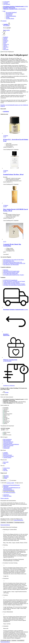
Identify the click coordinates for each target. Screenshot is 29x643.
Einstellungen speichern (5, 640)
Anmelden (5, 452)
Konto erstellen (6, 30)
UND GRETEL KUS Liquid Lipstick (11, 271)
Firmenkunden (6, 448)
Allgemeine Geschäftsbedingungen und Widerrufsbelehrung (11, 488)
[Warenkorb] (15, 34)
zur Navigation (6, 1)
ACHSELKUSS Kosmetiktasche (10, 280)
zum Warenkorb (6, 4)
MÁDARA (5, 270)
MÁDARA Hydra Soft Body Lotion (11, 272)
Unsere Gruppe (6, 468)
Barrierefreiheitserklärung (8, 490)
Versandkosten (9, 14)
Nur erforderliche (10, 522)
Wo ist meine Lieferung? (8, 456)
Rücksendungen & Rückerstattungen (11, 444)
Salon (4, 463)
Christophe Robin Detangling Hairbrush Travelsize (14, 283)
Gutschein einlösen (7, 457)
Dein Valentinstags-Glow (8, 260)
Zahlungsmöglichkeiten (11, 16)
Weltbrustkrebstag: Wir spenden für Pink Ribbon (13, 259)
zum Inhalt (5, 2)
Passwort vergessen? (7, 455)
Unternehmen (6, 494)
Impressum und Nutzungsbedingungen (11, 485)
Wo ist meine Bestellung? (11, 12)
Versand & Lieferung (7, 443)
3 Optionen (5, 135)
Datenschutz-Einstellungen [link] (9, 491)
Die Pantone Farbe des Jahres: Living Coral (12, 262)
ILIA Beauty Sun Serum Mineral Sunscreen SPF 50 (14, 285)
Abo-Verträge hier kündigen (9, 492)
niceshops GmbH (10, 482)
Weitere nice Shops (7, 496)
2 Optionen (5, 205)
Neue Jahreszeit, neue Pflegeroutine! (11, 264)
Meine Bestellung (7, 440)
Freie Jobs (5, 470)
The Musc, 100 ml (13, 174)
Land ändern (13, 480)
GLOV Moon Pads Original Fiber (10, 273)
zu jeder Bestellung (14, 8)
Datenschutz (5, 486)
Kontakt (7, 17)
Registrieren (5, 453)
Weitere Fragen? (6, 446)
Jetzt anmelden (6, 25)
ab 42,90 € (15, 6)
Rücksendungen (9, 13)
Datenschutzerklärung (18, 520)
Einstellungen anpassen (19, 522)
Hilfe (4, 11)
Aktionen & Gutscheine (8, 445)
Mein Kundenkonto (7, 439)
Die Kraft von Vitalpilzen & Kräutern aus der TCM (14, 263)
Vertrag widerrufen (5, 498)
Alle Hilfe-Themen (10, 18)
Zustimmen (3, 522)
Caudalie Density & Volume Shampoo (11, 282)
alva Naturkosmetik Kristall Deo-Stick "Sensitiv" (13, 274)
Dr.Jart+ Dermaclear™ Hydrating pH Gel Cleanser (14, 281)
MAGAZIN (5, 462)
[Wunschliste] (4, 32)
